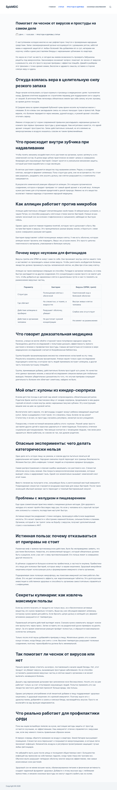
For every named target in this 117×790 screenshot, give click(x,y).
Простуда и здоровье (75, 7)
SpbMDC (12, 6)
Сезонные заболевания (96, 7)
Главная (52, 7)
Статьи (61, 7)
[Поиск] (110, 7)
